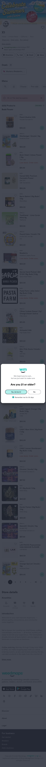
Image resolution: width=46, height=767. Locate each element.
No (34, 392)
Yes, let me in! (16, 392)
